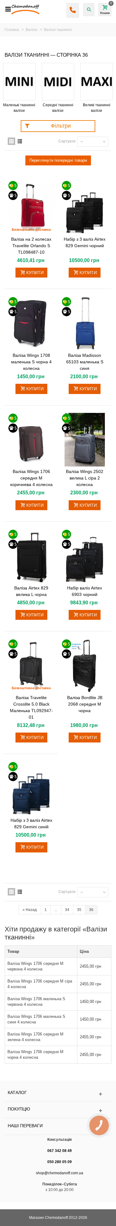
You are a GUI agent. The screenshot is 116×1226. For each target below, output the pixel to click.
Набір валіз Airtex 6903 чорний (84, 591)
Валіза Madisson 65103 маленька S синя (84, 362)
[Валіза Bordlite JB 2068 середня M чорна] (85, 666)
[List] (20, 141)
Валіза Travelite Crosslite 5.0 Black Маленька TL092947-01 (31, 707)
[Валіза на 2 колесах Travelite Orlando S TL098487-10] (31, 207)
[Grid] (11, 141)
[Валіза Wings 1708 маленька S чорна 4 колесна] (31, 323)
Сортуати (66, 141)
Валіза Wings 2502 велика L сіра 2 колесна (84, 478)
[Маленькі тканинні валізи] (19, 81)
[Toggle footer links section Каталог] (58, 1094)
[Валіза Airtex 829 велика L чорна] (31, 556)
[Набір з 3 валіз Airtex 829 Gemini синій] (31, 788)
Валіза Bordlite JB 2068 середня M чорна (84, 704)
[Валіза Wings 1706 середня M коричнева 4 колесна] (31, 440)
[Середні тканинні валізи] (58, 81)
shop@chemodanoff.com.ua (59, 1173)
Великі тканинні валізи (96, 108)
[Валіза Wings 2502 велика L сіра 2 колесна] (85, 440)
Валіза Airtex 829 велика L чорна (31, 591)
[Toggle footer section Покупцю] (58, 1110)
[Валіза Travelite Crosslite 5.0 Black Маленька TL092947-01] (31, 666)
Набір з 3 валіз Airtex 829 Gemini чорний (84, 242)
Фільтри (61, 126)
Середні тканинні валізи (58, 108)
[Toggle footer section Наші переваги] (58, 1127)
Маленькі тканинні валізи (19, 108)
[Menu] (8, 9)
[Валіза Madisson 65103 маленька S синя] (85, 323)
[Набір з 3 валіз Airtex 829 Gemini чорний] (85, 207)
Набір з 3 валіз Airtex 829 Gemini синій (31, 823)
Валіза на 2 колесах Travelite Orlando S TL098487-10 (31, 246)
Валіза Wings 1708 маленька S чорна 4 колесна (31, 362)
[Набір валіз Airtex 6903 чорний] (85, 556)
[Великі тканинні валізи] (96, 81)
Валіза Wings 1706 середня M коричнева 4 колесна (31, 478)
